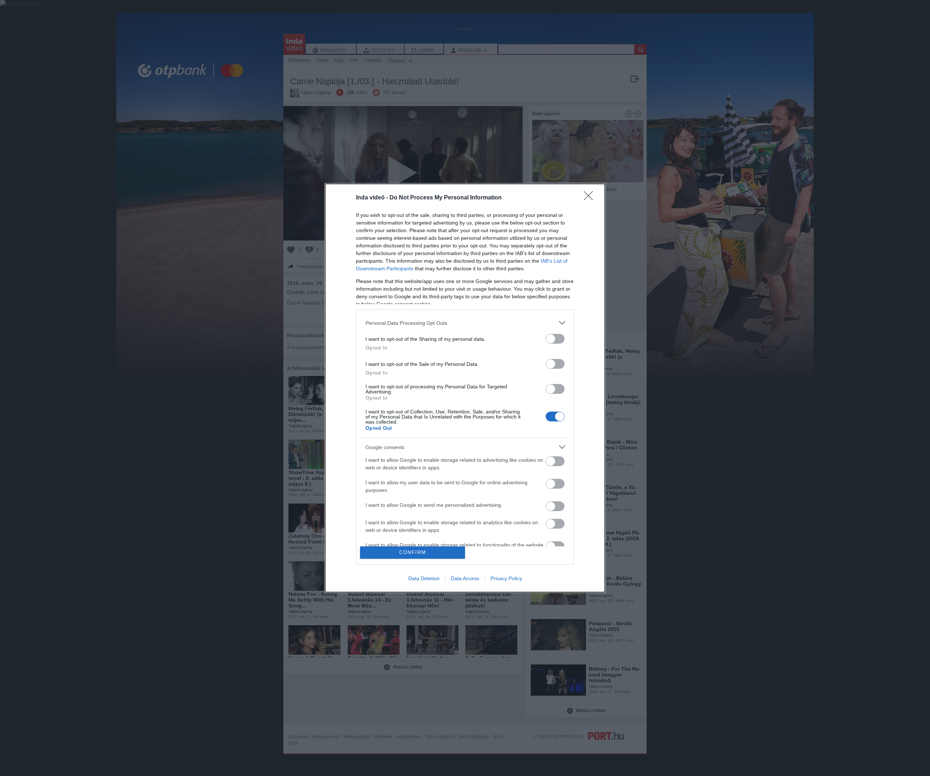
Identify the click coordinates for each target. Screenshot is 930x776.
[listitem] (465, 323)
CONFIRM (412, 552)
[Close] (591, 198)
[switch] (555, 339)
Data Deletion (424, 578)
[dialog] (465, 388)
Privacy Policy (506, 578)
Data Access (465, 578)
